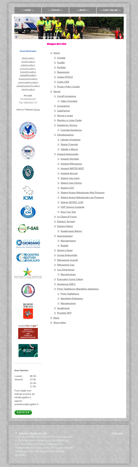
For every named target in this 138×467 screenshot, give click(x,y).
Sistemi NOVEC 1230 (72, 202)
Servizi (56, 91)
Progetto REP (64, 313)
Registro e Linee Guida (69, 120)
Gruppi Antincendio (67, 255)
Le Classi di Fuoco (67, 216)
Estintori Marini (65, 226)
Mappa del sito (38, 433)
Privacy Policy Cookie (68, 86)
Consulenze (63, 106)
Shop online (59, 322)
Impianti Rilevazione (71, 163)
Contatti (61, 57)
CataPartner (63, 110)
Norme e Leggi (65, 115)
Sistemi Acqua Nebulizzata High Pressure (83, 192)
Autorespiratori (65, 236)
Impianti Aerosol (69, 173)
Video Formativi (69, 101)
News (56, 317)
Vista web (117, 433)
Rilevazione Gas (65, 264)
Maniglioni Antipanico (72, 298)
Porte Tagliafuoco (70, 293)
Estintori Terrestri (66, 221)
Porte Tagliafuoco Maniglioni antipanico (78, 288)
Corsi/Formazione (66, 96)
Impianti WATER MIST (72, 168)
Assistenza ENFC (66, 284)
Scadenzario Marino (71, 231)
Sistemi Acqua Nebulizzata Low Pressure (82, 197)
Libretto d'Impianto (70, 139)
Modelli (64, 245)
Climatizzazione (65, 134)
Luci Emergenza (65, 269)
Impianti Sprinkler (70, 158)
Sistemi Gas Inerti (70, 178)
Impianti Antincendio (67, 154)
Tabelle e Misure (69, 149)
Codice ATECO (65, 77)
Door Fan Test (68, 212)
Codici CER (63, 81)
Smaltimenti (63, 308)
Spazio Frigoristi (69, 144)
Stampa (23, 433)
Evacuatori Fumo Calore (70, 279)
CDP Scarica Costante (72, 207)
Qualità (61, 62)
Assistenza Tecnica (67, 125)
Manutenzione (68, 240)
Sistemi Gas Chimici (71, 183)
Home (56, 53)
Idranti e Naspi (65, 250)
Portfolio (61, 67)
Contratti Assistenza (71, 130)
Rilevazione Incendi (67, 260)
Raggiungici (63, 72)
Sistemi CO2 (67, 187)
